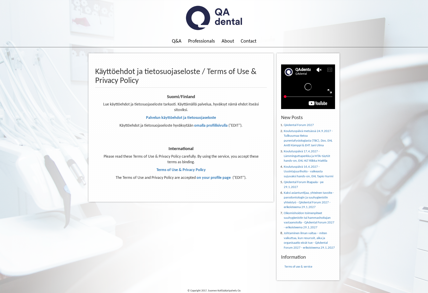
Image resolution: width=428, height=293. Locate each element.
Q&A (176, 41)
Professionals (201, 41)
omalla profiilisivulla (211, 126)
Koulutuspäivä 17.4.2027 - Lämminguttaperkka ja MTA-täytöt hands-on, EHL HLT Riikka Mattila (307, 156)
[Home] (214, 18)
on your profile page (214, 178)
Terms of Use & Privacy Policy (181, 170)
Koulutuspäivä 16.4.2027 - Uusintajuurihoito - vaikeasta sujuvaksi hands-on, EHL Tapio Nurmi (308, 171)
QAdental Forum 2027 (299, 125)
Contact (248, 41)
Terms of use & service (298, 266)
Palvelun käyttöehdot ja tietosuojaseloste (181, 118)
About (228, 41)
